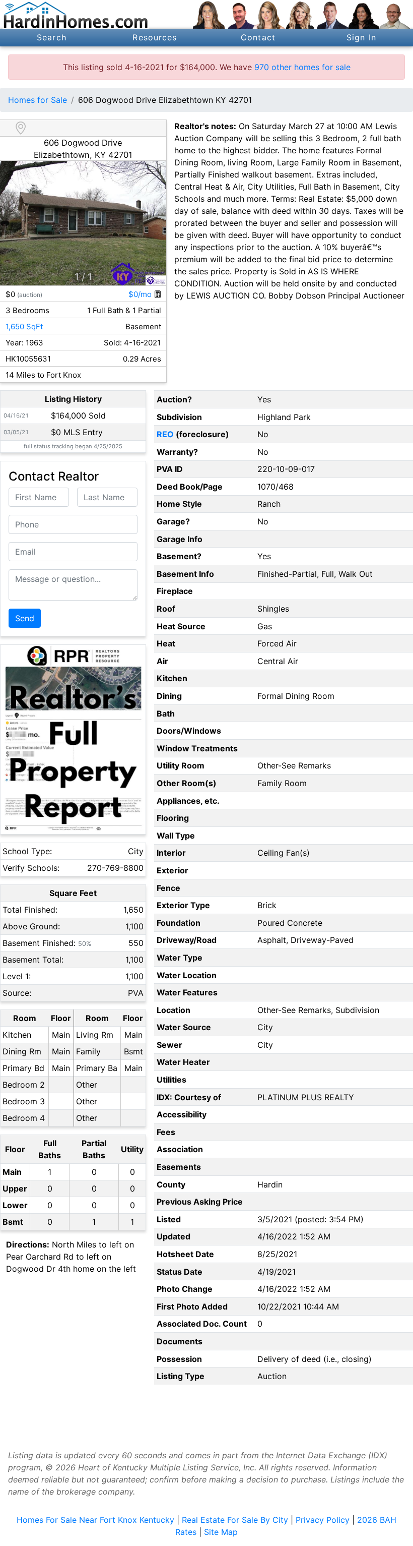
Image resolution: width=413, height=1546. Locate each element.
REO (165, 434)
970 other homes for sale (302, 67)
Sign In (361, 37)
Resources (154, 37)
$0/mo (141, 294)
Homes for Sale (37, 100)
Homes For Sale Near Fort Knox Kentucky (95, 1520)
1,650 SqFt (24, 326)
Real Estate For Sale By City (235, 1520)
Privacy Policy (323, 1520)
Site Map (221, 1532)
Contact (258, 37)
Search (51, 37)
